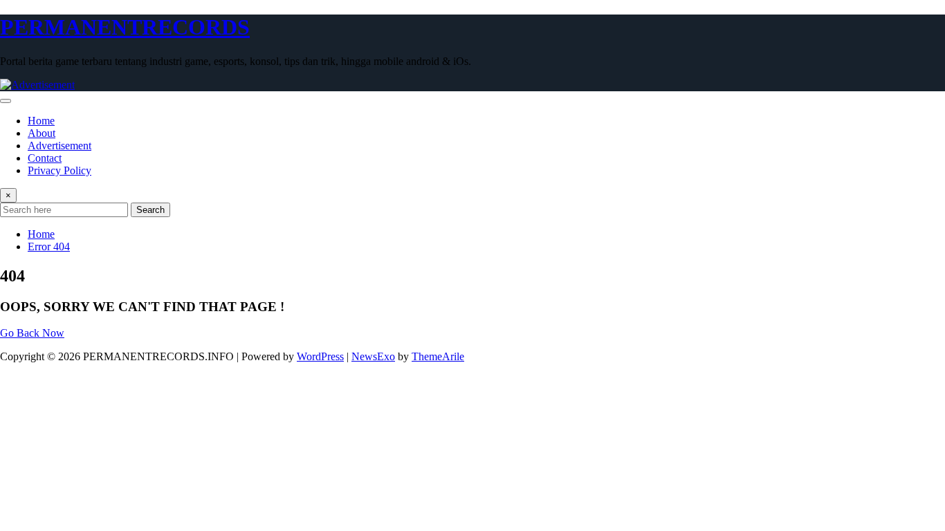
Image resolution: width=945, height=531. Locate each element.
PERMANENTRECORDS (125, 27)
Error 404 (49, 246)
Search (150, 210)
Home (41, 121)
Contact (45, 158)
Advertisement (59, 145)
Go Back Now (32, 333)
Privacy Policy (59, 170)
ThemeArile (438, 356)
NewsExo (373, 356)
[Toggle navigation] (5, 101)
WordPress (320, 356)
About (41, 133)
